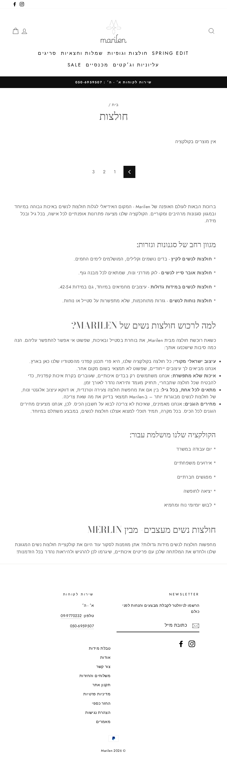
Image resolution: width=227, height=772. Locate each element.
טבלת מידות (99, 648)
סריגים (47, 53)
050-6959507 (82, 626)
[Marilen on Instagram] (192, 644)
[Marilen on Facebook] (181, 644)
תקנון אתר (101, 685)
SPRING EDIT (170, 53)
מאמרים (103, 721)
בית (115, 104)
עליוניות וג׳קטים (136, 64)
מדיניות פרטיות (96, 694)
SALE (75, 64)
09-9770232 (71, 615)
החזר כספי (101, 703)
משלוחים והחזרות (94, 675)
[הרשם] (195, 625)
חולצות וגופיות (127, 53)
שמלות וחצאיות (82, 53)
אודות (105, 657)
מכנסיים (97, 64)
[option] (113, 82)
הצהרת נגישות (97, 712)
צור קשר (103, 666)
